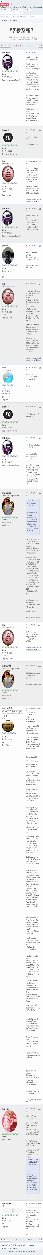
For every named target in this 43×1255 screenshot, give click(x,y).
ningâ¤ (7, 1203)
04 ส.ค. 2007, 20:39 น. (31, 247)
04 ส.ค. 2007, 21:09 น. (31, 667)
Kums (7, 52)
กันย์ (6, 245)
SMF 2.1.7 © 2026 (15, 1251)
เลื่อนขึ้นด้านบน (5, 1240)
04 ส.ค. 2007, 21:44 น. (31, 1204)
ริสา (6, 367)
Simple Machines (28, 1251)
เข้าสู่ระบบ (25, 7)
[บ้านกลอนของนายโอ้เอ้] (3, 742)
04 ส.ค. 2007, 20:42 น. (31, 285)
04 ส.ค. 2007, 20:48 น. (31, 408)
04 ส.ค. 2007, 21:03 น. (31, 494)
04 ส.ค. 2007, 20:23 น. (31, 162)
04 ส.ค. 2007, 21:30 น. (31, 709)
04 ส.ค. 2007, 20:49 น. (31, 439)
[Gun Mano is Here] (3, 277)
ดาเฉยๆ (7, 1109)
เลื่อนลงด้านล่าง (5, 46)
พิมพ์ (40, 46)
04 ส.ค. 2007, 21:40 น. (31, 1110)
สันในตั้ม (7, 493)
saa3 (6, 130)
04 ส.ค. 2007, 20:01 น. (31, 131)
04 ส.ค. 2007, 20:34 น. (31, 210)
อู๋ (4, 161)
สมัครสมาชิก (37, 7)
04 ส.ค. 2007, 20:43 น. (31, 368)
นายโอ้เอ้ (8, 708)
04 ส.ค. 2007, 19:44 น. (32, 52)
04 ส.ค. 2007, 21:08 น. (31, 626)
